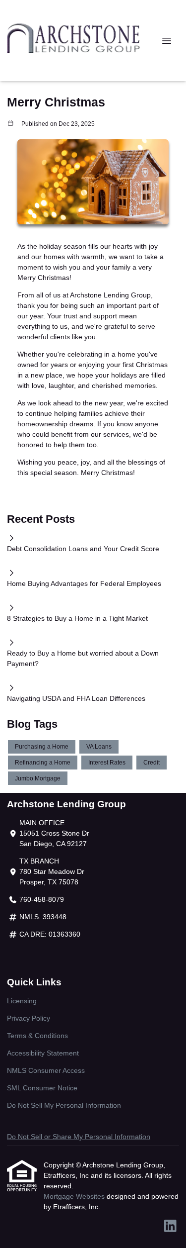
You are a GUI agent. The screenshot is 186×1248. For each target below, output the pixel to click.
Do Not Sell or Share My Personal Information (78, 1137)
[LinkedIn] (170, 1226)
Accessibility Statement (43, 1053)
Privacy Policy (28, 1018)
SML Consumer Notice (42, 1088)
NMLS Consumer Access (46, 1070)
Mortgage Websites (75, 1196)
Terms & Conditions (37, 1036)
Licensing (22, 1001)
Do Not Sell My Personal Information (64, 1105)
